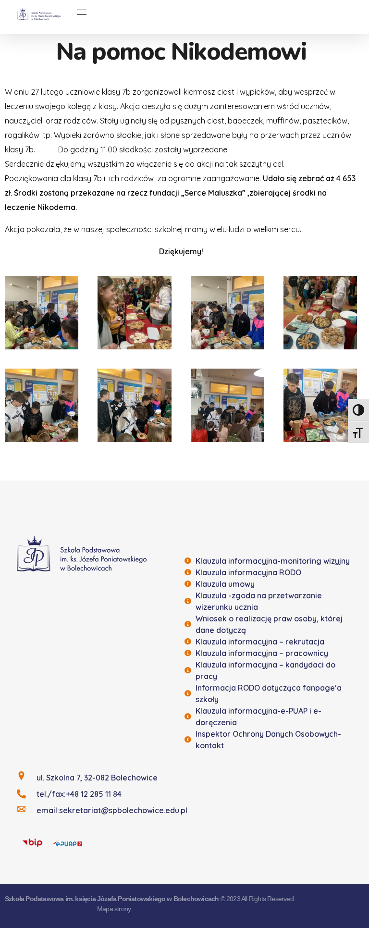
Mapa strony (114, 909)
